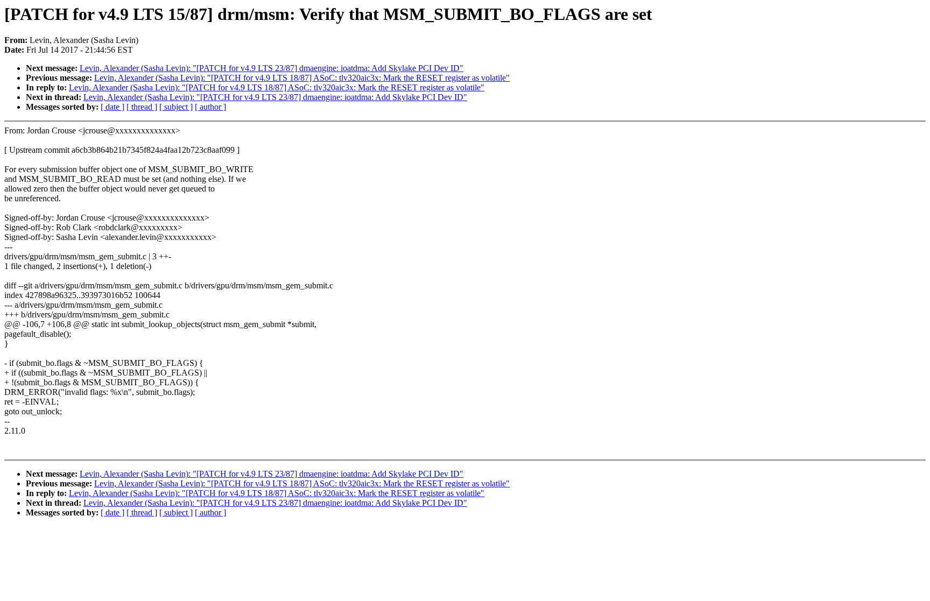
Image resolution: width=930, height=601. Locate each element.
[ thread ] (141, 106)
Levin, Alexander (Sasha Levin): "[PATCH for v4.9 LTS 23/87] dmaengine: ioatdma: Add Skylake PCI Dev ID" (271, 68)
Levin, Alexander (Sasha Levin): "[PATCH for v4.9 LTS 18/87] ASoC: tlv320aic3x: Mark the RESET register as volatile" (302, 77)
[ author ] (210, 106)
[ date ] (112, 106)
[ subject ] (176, 106)
